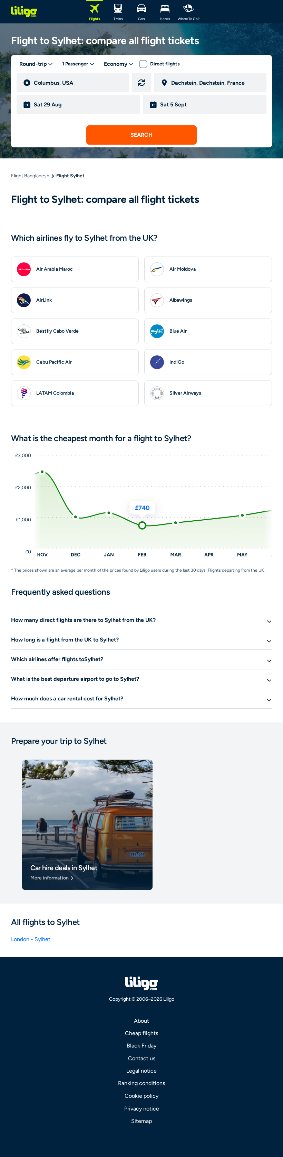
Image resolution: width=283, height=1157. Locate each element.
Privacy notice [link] (141, 1108)
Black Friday (141, 1045)
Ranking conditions (141, 1083)
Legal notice (141, 1070)
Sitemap (141, 1121)
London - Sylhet (30, 939)
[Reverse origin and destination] (141, 82)
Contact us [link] (141, 1058)
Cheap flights (141, 1033)
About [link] (141, 1021)
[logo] (24, 11)
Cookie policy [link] (141, 1096)
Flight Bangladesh (30, 176)
